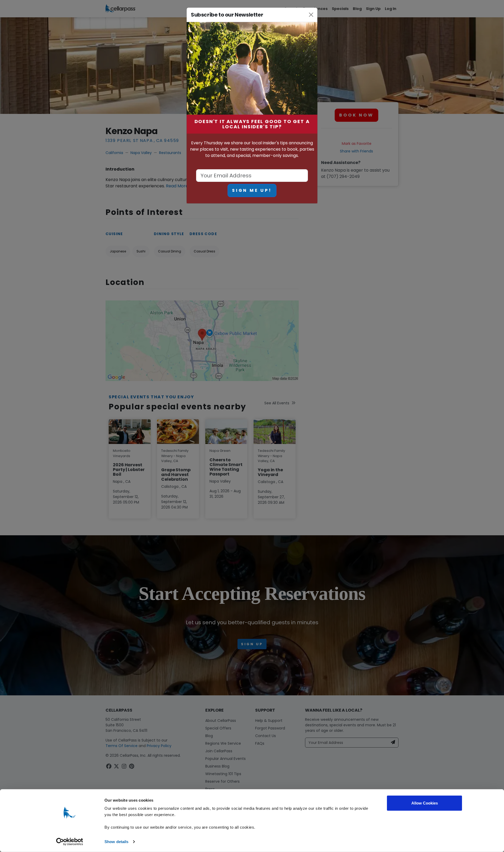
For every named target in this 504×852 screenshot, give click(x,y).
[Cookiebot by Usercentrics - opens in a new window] (70, 842)
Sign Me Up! (252, 190)
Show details (116, 841)
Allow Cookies (424, 803)
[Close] (311, 14)
